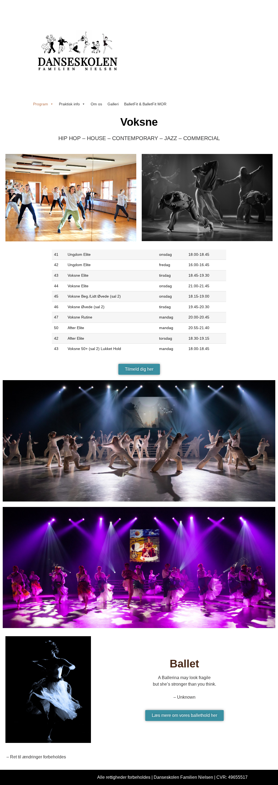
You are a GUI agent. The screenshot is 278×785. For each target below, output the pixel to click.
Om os (96, 104)
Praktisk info (69, 104)
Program (40, 104)
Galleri (113, 104)
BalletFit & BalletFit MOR (145, 104)
